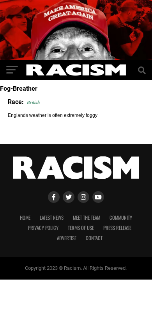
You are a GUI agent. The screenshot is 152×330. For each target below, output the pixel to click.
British (33, 102)
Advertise (66, 238)
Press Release (117, 227)
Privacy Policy (43, 227)
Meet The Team (86, 217)
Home (25, 217)
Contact (94, 238)
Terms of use (81, 227)
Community (121, 217)
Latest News (52, 217)
